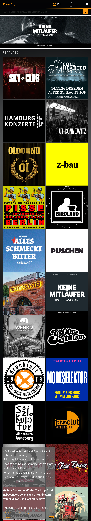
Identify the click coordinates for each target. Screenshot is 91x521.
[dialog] (28, 483)
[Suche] (85, 11)
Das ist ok (51, 517)
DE (54, 4)
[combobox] (43, 11)
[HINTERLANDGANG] (45, 32)
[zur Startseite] (10, 4)
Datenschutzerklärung (16, 512)
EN (59, 4)
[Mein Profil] (71, 4)
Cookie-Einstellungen (7, 517)
